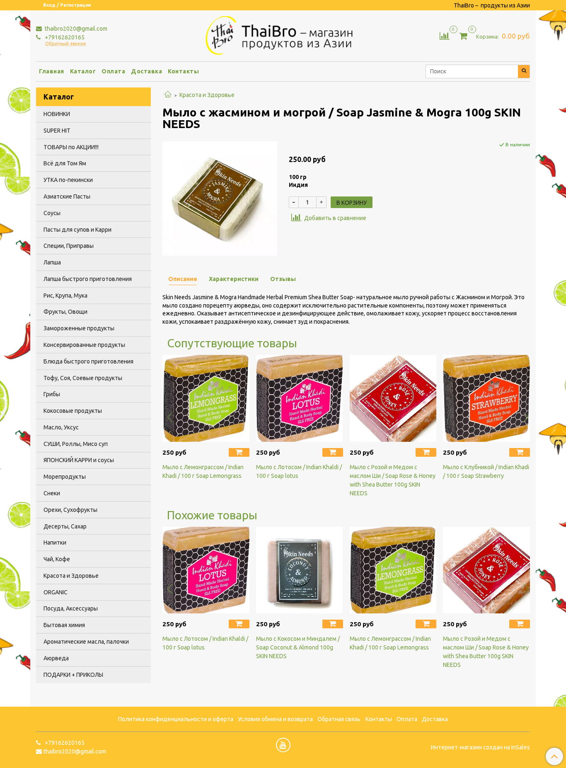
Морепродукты (65, 476)
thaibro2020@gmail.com (75, 28)
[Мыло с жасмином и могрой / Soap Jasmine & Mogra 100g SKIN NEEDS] (219, 197)
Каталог (83, 71)
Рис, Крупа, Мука (65, 295)
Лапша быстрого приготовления (88, 279)
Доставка (146, 71)
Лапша (52, 262)
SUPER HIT (57, 130)
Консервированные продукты (84, 345)
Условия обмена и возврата (275, 719)
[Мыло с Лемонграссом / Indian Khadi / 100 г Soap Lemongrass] (205, 398)
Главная (51, 71)
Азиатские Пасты (67, 196)
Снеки (52, 493)
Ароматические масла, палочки (86, 641)
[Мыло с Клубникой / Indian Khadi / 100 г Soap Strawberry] (486, 398)
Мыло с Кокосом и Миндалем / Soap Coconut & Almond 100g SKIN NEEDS (298, 647)
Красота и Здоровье (207, 95)
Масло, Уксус (61, 427)
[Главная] (168, 95)
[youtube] (283, 745)
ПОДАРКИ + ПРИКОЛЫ (73, 674)
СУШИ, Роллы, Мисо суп (76, 444)
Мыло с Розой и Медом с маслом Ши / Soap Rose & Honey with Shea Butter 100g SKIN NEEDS (392, 480)
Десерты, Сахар (65, 526)
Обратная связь (338, 719)
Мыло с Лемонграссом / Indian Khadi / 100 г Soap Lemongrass (203, 471)
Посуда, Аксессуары (71, 608)
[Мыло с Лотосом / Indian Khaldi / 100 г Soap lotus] (299, 398)
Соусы (52, 213)
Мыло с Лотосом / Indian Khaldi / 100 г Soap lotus (299, 471)
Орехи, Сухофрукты (70, 509)
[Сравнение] (444, 35)
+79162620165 (64, 37)
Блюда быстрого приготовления (88, 361)
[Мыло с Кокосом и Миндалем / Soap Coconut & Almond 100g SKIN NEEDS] (299, 570)
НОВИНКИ (57, 114)
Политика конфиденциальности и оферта (175, 719)
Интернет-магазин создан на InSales (480, 747)
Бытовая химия (64, 625)
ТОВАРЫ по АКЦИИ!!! (71, 147)
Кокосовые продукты (73, 410)
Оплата (113, 71)
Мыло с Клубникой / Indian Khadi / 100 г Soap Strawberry (486, 471)
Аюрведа (56, 658)
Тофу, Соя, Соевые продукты (83, 378)
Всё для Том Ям (65, 163)
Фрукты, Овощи (65, 311)
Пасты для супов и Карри (77, 229)
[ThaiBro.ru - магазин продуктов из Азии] (283, 34)
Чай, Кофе (57, 559)
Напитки (55, 542)
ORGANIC (56, 592)
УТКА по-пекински (68, 180)
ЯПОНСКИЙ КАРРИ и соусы (79, 460)
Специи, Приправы (69, 245)
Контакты (183, 71)
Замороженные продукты (79, 328)
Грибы (52, 394)
